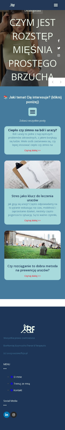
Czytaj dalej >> (32, 150)
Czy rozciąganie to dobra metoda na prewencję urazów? (32, 268)
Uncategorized (32, 10)
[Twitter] (58, 48)
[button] (56, 5)
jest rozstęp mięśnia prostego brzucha (32, 49)
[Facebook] (58, 41)
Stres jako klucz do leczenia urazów (32, 198)
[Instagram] (58, 56)
